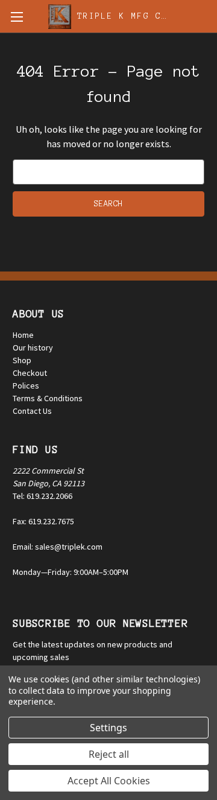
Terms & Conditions (48, 398)
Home (23, 334)
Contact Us (32, 410)
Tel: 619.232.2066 (42, 495)
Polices (26, 385)
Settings (108, 727)
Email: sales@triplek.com (57, 546)
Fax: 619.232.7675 (43, 521)
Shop (22, 360)
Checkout (30, 372)
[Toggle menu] (16, 16)
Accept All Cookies (109, 780)
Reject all (109, 754)
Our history (33, 347)
